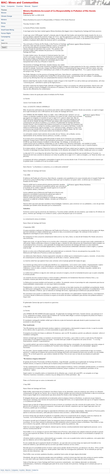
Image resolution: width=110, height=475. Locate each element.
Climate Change (6, 16)
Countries (19, 6)
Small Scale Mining (7, 30)
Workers (4, 19)
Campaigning (5, 37)
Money (3, 23)
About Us (7, 470)
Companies (11, 6)
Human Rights (6, 33)
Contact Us (35, 470)
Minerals (27, 6)
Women (3, 13)
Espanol (35, 6)
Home (3, 6)
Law (2, 40)
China (3, 26)
